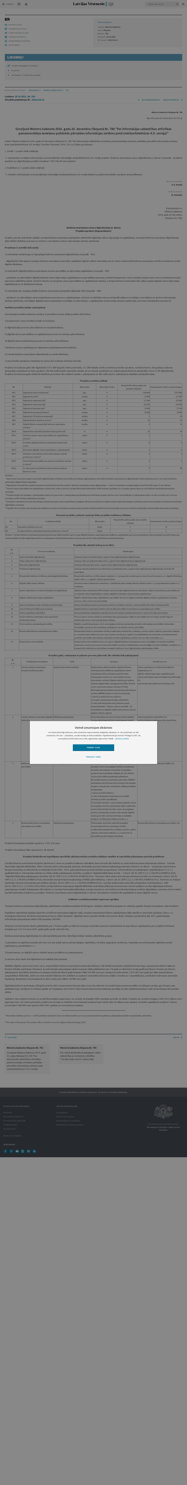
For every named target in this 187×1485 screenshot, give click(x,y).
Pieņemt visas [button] (93, 747)
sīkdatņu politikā (122, 738)
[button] (93, 757)
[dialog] (93, 742)
